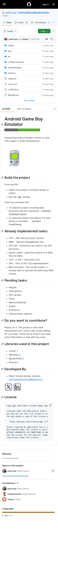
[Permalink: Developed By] (2, 369)
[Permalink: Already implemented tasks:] (2, 231)
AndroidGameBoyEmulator (33, 12)
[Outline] (54, 109)
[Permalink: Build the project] (2, 177)
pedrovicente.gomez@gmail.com (25, 379)
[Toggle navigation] (4, 4)
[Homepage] (29, 4)
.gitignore (12, 78)
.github (11, 45)
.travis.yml (12, 84)
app (9, 51)
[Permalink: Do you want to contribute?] (2, 320)
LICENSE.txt (13, 89)
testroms (12, 73)
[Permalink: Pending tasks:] (2, 280)
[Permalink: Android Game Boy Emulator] (2, 124)
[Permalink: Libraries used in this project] (2, 344)
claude (25, 39)
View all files (29, 100)
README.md (13, 95)
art (9, 56)
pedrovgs (10, 12)
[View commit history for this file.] (52, 39)
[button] (50, 405)
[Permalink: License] (2, 397)
